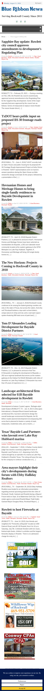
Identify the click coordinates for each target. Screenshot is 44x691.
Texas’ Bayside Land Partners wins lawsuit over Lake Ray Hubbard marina (21, 435)
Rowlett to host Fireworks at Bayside (20, 511)
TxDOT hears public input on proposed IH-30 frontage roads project (21, 119)
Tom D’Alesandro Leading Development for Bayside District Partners (19, 326)
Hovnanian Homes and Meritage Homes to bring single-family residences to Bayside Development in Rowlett (18, 192)
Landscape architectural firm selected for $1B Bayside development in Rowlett (21, 394)
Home (3, 37)
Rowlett (37, 57)
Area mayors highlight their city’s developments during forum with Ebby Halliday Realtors (20, 473)
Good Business (34, 203)
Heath (9, 57)
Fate (35, 56)
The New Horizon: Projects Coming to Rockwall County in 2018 (22, 266)
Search (39, 3)
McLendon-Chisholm (18, 57)
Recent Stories (29, 57)
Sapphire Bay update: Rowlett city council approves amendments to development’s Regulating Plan (21, 47)
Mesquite (27, 128)
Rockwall (34, 128)
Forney (40, 482)
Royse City (5, 59)
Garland (36, 127)
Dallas (35, 442)
